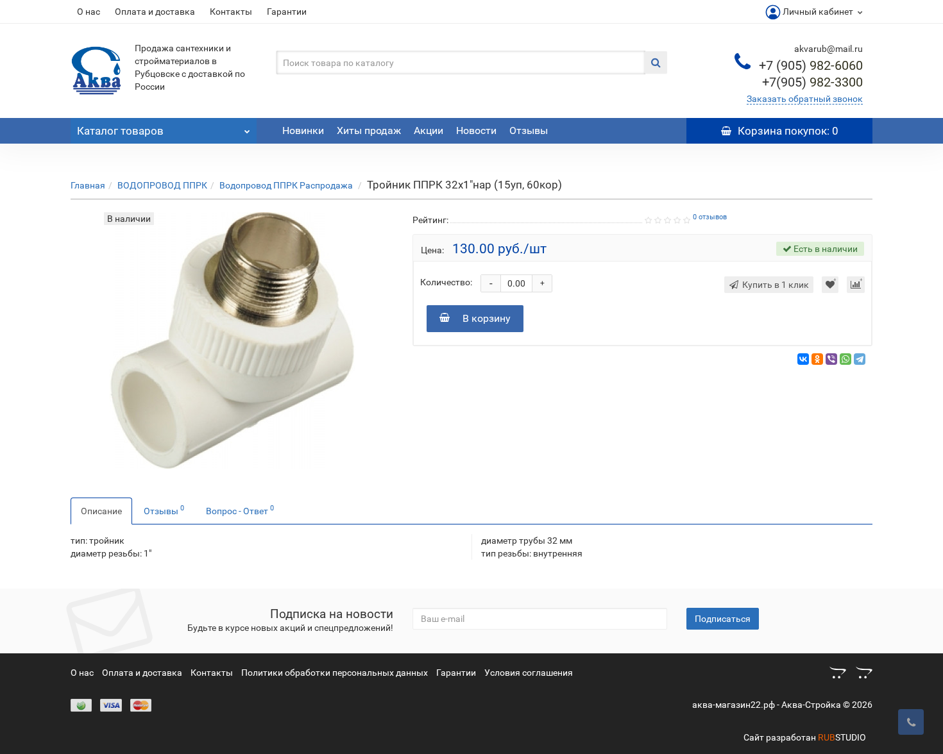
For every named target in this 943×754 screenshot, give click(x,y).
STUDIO (842, 737)
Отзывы (528, 130)
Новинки (303, 130)
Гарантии (287, 11)
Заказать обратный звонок (805, 99)
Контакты (231, 11)
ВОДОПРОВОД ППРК (162, 185)
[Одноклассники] (817, 359)
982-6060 (811, 65)
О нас (88, 11)
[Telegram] (859, 359)
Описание (101, 511)
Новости (476, 130)
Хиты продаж (369, 130)
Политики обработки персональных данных (334, 672)
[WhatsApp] (845, 359)
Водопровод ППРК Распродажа (287, 185)
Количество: (446, 282)
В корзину (487, 318)
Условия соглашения (528, 672)
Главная (88, 185)
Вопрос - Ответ (240, 509)
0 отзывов (710, 217)
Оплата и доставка (155, 11)
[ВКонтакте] (803, 359)
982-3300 (812, 82)
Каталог (120, 130)
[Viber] (831, 359)
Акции (428, 130)
